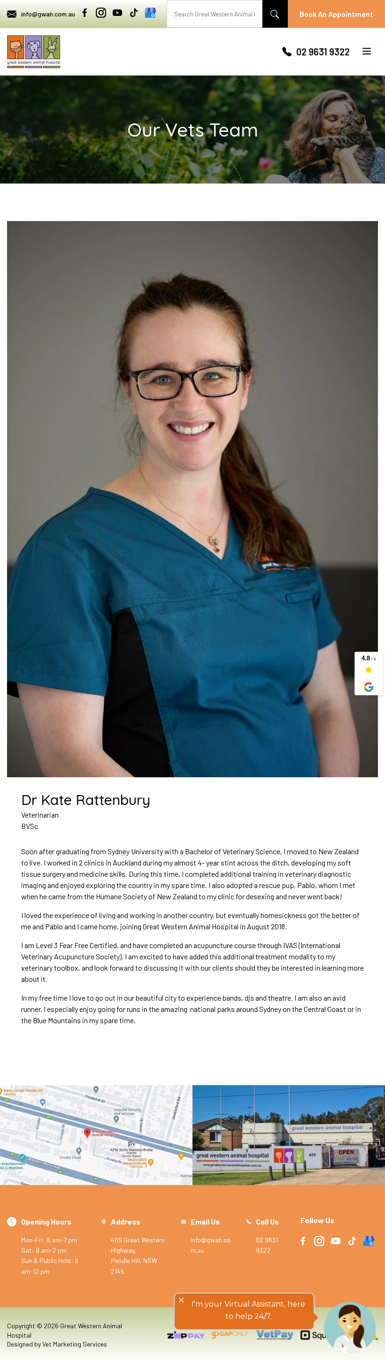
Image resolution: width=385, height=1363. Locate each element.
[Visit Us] (96, 1135)
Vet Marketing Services (74, 1344)
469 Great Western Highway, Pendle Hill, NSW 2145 (138, 1246)
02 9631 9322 (323, 51)
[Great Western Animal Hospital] (33, 51)
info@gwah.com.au (48, 14)
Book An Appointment (336, 13)
